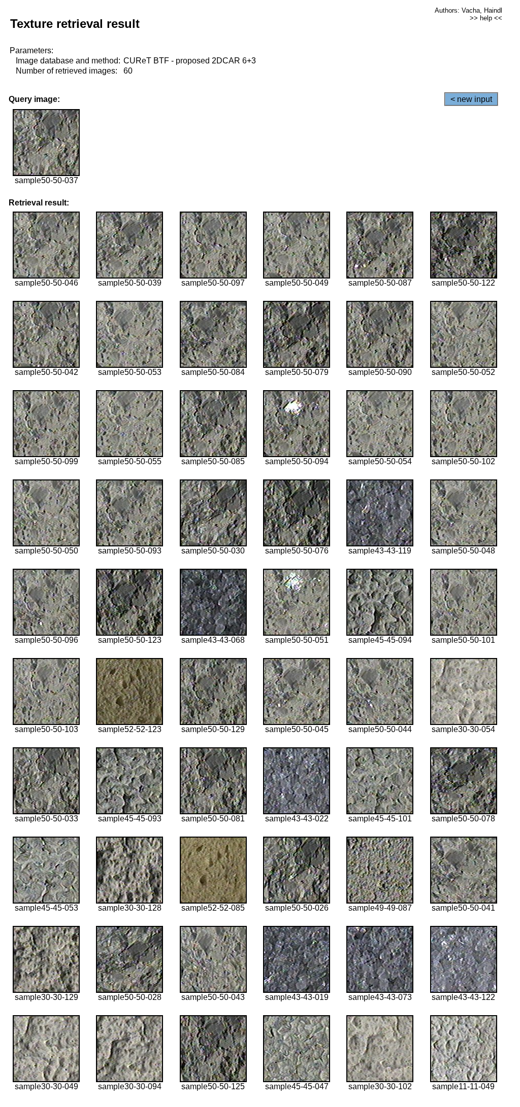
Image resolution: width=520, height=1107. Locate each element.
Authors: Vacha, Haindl (468, 10)
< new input (471, 99)
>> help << (486, 18)
